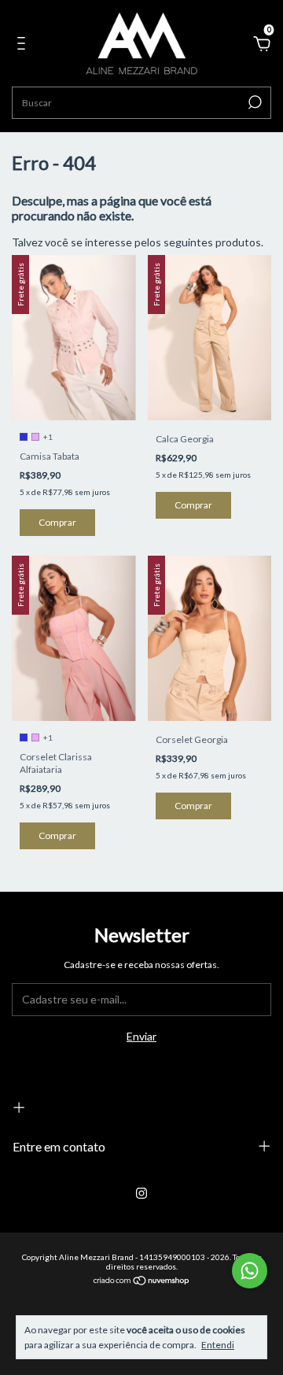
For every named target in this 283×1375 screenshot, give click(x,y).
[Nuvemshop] (142, 1281)
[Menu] (24, 45)
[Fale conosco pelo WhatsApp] (249, 1270)
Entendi (217, 1345)
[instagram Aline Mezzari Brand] (141, 1193)
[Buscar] (253, 102)
